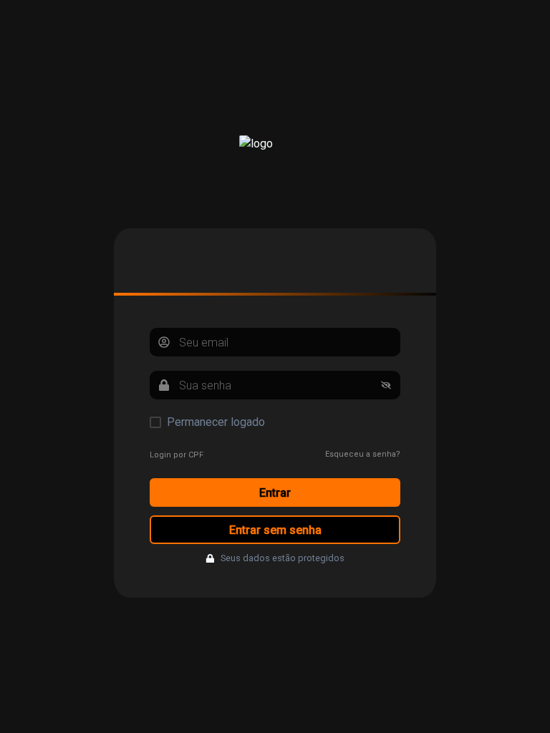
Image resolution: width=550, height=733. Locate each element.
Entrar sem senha (275, 530)
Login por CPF (176, 455)
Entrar (275, 493)
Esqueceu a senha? (362, 454)
